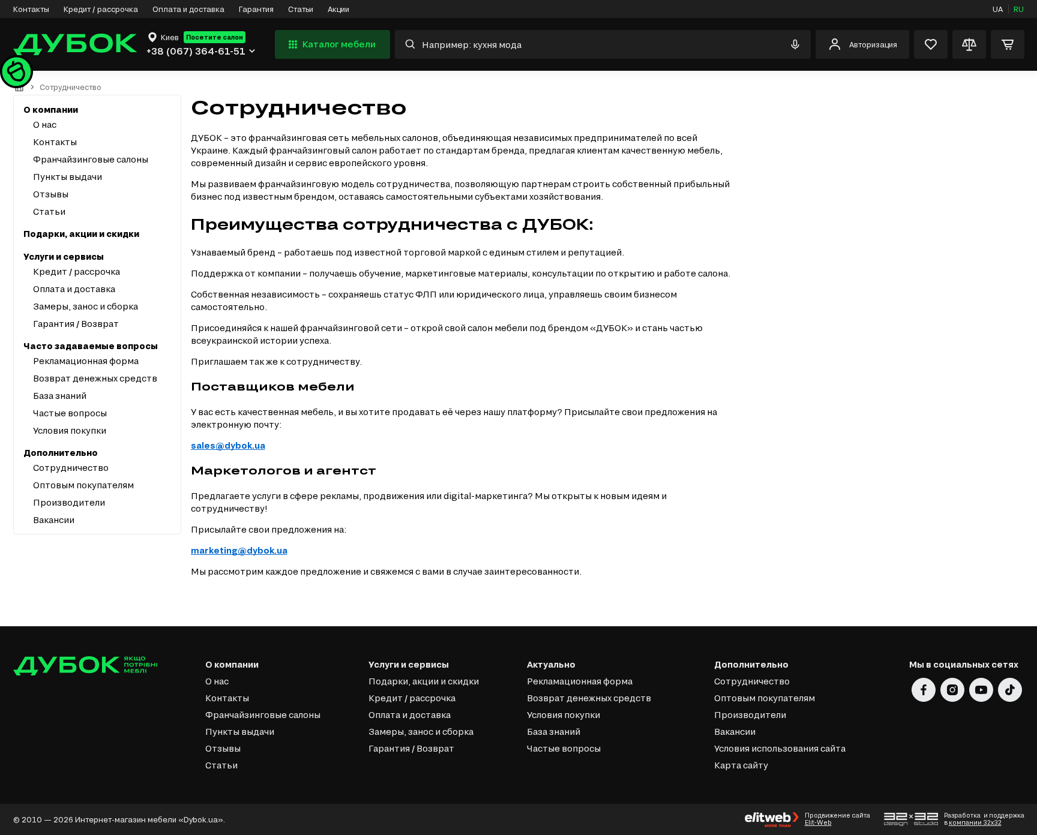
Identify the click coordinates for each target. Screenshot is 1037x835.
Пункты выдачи (67, 177)
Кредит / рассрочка (101, 9)
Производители (69, 502)
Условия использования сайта (780, 748)
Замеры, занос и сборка (85, 306)
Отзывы (50, 194)
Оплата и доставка (188, 9)
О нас (44, 124)
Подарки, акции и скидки (81, 234)
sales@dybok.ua (228, 445)
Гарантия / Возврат (76, 324)
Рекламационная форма (86, 361)
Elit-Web (818, 822)
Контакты (31, 9)
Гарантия (256, 9)
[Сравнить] (969, 44)
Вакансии (53, 520)
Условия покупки (69, 430)
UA (998, 9)
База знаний (59, 396)
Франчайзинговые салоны (90, 159)
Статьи (300, 9)
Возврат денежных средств (95, 378)
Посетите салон (214, 37)
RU (1019, 9)
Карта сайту (741, 765)
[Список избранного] (931, 44)
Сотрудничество (71, 467)
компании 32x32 (975, 822)
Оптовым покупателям (83, 485)
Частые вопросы (70, 413)
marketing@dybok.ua (239, 550)
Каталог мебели (339, 44)
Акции (338, 9)
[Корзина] (1007, 44)
